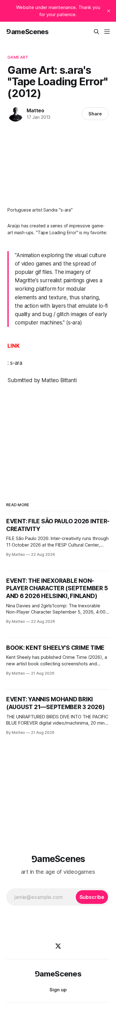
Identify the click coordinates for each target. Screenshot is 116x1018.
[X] (58, 946)
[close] (109, 11)
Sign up (58, 990)
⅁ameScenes (27, 31)
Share (95, 114)
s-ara (16, 363)
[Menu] (107, 32)
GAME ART (17, 57)
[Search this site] (96, 32)
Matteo (35, 110)
